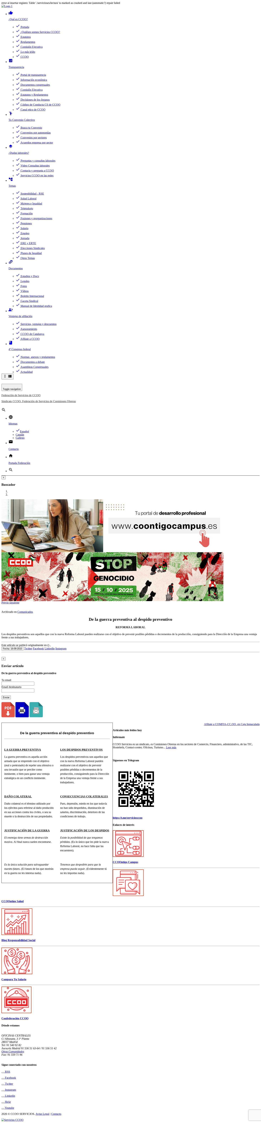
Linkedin (50, 648)
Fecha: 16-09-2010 (12, 648)
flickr (7, 1101)
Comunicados (25, 611)
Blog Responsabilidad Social (18, 940)
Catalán (20, 434)
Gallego (20, 437)
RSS (7, 1071)
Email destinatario (11, 686)
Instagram (60, 648)
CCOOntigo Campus (125, 862)
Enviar (6, 697)
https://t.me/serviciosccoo (127, 817)
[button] (5, 602)
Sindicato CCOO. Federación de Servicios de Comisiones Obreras (38, 401)
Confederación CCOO (14, 1018)
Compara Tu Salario (13, 979)
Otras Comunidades (12, 1051)
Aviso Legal (42, 1113)
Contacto (56, 1113)
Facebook (38, 648)
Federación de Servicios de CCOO (20, 395)
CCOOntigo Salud (12, 901)
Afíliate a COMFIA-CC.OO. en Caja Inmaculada (232, 724)
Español (22, 431)
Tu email (6, 680)
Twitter (28, 648)
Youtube (9, 1107)
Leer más (171, 747)
